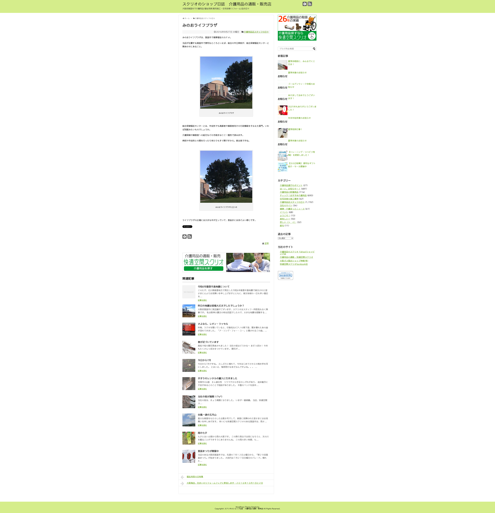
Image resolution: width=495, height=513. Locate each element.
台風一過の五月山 (207, 415)
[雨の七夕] (188, 444)
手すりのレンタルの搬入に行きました (217, 378)
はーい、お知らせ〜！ (290, 189)
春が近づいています (208, 342)
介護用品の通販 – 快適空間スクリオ (296, 257)
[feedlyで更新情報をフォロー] (305, 5)
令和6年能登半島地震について (214, 287)
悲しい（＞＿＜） (288, 222)
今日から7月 (204, 360)
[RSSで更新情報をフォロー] (310, 5)
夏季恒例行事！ (295, 129)
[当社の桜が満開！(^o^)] (188, 407)
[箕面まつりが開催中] (188, 462)
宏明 (267, 243)
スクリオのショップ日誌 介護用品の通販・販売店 (226, 4)
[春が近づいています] (188, 353)
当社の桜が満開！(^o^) (210, 396)
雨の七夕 (202, 433)
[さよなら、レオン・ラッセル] (188, 335)
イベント (284, 212)
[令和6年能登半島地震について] (188, 297)
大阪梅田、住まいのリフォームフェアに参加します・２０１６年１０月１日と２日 (225, 483)
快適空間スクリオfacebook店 (294, 264)
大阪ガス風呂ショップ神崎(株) (294, 261)
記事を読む (202, 300)
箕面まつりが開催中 (208, 451)
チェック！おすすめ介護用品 (293, 195)
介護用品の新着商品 (289, 192)
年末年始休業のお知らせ (299, 118)
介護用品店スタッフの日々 (256, 32)
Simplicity (255, 507)
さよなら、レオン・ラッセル (213, 324)
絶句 (282, 226)
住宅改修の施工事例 (289, 199)
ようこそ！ (285, 215)
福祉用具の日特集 (195, 477)
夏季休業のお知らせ (297, 73)
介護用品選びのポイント (291, 185)
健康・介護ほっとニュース (292, 209)
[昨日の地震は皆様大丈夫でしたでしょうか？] (188, 317)
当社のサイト (286, 205)
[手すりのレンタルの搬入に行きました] (188, 389)
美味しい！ (285, 219)
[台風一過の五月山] (188, 426)
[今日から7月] (188, 371)
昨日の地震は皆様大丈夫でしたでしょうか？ (221, 306)
